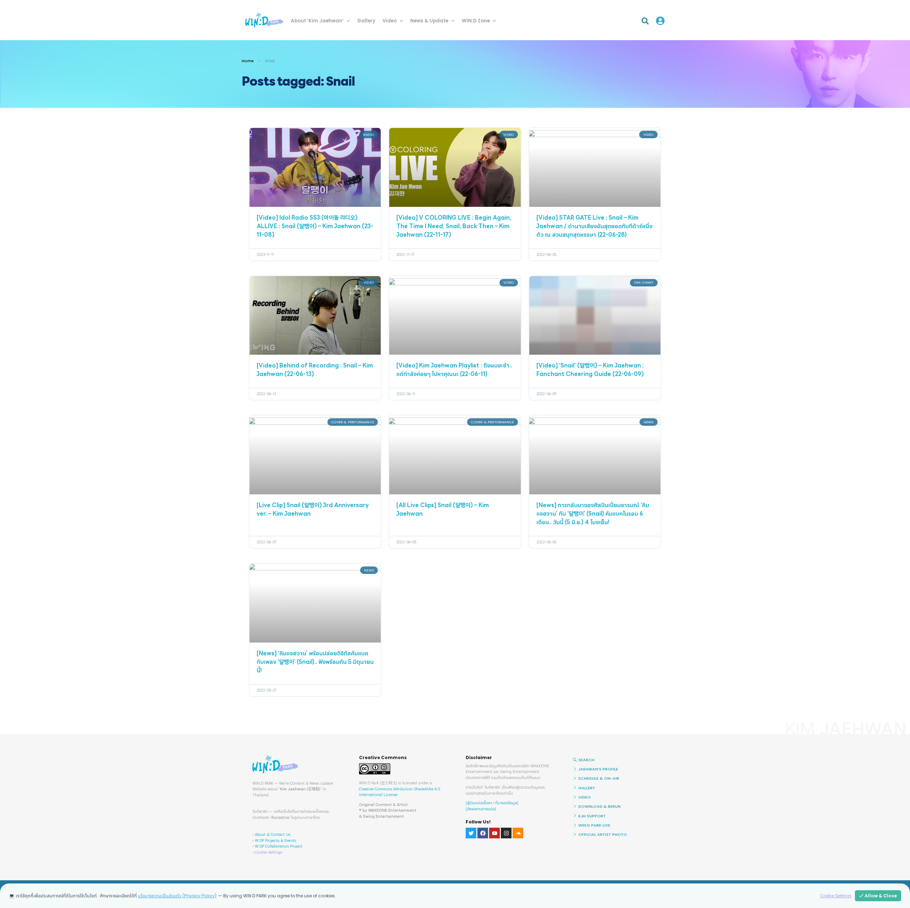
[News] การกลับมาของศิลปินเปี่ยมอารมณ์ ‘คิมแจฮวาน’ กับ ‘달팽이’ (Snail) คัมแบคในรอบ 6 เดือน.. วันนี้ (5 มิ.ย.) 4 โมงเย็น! (592, 514)
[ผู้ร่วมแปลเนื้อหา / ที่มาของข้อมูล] (492, 803)
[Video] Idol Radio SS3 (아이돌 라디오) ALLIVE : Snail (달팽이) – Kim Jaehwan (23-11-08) (315, 226)
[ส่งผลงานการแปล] (481, 809)
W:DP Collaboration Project (279, 846)
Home (248, 61)
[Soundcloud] (518, 833)
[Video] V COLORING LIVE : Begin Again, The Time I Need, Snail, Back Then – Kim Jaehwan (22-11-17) (453, 226)
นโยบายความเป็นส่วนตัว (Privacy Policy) (177, 896)
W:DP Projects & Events (275, 840)
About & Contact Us (272, 834)
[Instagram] (506, 833)
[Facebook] (482, 833)
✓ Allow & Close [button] (878, 896)
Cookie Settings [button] (268, 852)
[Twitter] (471, 833)
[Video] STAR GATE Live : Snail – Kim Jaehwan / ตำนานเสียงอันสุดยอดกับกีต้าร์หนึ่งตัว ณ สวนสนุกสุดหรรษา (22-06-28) (594, 226)
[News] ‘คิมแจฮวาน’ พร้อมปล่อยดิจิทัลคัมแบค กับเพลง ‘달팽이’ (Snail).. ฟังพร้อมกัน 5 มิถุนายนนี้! (315, 662)
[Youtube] (494, 833)
